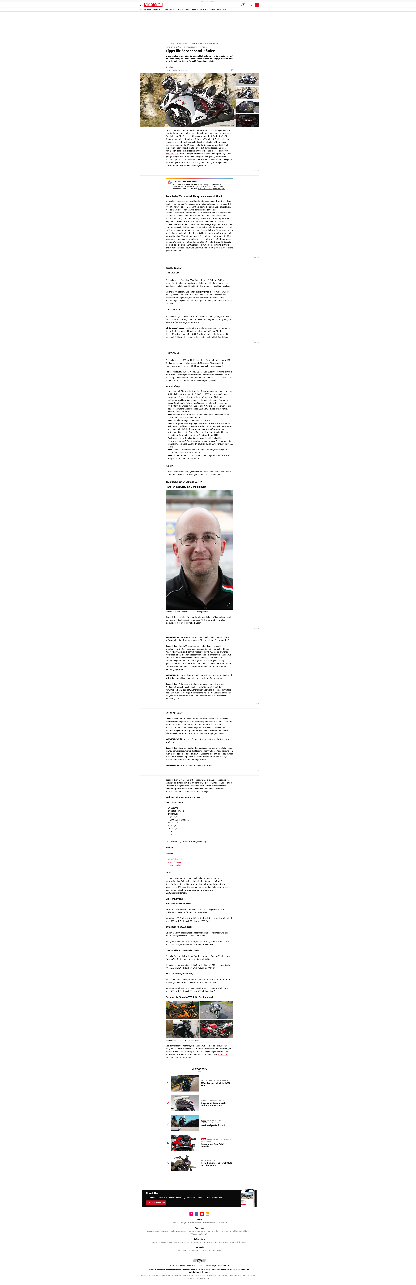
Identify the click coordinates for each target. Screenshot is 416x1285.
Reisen (194, 9)
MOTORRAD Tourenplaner (196, 1231)
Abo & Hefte (216, 1251)
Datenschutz (195, 1242)
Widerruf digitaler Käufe (199, 1234)
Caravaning (177, 1275)
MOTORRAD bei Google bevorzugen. (211, 189)
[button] (188, 100)
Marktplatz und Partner (178, 1231)
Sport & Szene (214, 9)
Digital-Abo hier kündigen (241, 1231)
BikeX (169, 1275)
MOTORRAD (182, 1251)
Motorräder (157, 9)
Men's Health (222, 1275)
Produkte (212, 1)
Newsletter (164, 1231)
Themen (225, 1242)
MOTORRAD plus (213, 1231)
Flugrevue (194, 1275)
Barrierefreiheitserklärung (238, 1242)
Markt (225, 9)
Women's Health (205, 1278)
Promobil (253, 1275)
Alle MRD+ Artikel (145, 9)
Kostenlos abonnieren (156, 1203)
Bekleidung (168, 9)
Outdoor (244, 1275)
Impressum (163, 1242)
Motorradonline (234, 1275)
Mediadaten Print (209, 1223)
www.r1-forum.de (175, 859)
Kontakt (154, 1242)
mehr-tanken (211, 1275)
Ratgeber (203, 9)
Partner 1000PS (222, 1223)
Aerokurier (144, 1275)
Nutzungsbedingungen (181, 1242)
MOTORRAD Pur (226, 1231)
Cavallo (185, 1275)
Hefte (206, 1)
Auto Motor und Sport (158, 1275)
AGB (170, 1242)
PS (189, 1251)
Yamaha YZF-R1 (172, 154)
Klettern (202, 1275)
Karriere (217, 1242)
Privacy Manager (207, 1242)
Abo (202, 1)
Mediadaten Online (194, 1223)
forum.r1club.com (175, 862)
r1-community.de (175, 865)
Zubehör (178, 9)
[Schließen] (230, 181)
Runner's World (193, 1278)
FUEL (208, 1251)
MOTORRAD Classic (198, 1251)
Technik (187, 9)
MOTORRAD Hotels (153, 1231)
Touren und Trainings (179, 1223)
